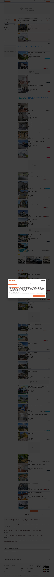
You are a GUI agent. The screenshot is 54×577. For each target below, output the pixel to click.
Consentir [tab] (12, 283)
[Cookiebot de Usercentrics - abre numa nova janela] (41, 280)
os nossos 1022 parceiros (15, 287)
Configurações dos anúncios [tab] (31, 283)
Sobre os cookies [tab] (41, 283)
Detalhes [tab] (22, 283)
